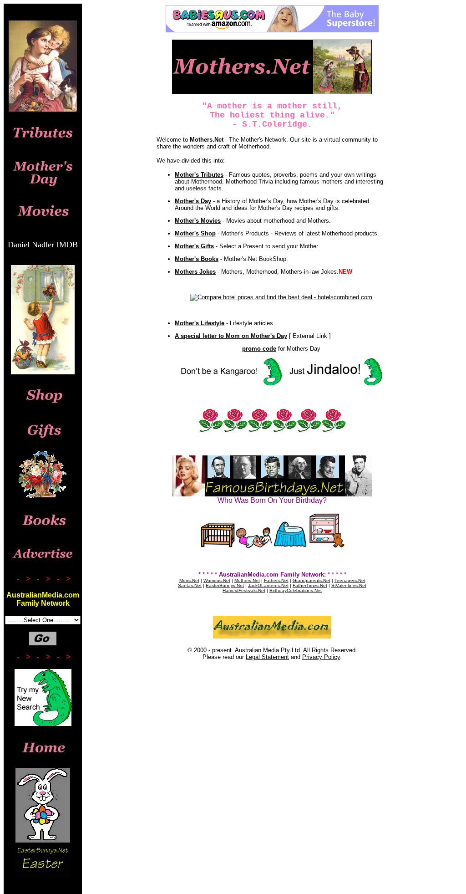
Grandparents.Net (311, 580)
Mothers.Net (247, 580)
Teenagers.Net (349, 580)
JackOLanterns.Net (268, 585)
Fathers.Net (276, 580)
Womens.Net (216, 580)
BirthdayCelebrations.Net (295, 590)
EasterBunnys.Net (225, 585)
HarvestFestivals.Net (244, 590)
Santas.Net (190, 585)
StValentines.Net (348, 585)
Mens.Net (189, 580)
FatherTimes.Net (310, 585)
